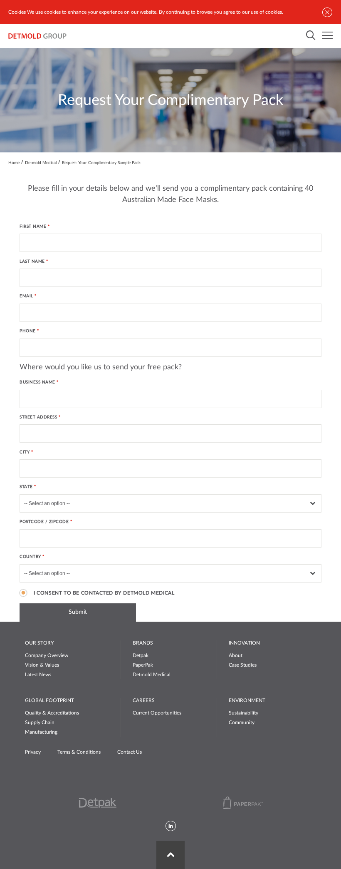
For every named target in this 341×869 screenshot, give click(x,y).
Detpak (140, 655)
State (26, 487)
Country (30, 557)
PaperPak (143, 664)
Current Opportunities (157, 712)
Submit (78, 612)
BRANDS (143, 642)
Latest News (38, 674)
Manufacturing (41, 732)
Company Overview (46, 655)
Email (27, 296)
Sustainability (243, 712)
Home (14, 163)
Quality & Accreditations (52, 712)
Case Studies (243, 664)
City (25, 452)
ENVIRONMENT (247, 700)
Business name (37, 382)
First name (33, 226)
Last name (32, 261)
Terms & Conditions (79, 751)
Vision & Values (42, 664)
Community (242, 722)
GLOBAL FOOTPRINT (49, 700)
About (235, 655)
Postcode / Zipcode (44, 522)
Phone (28, 331)
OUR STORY (39, 642)
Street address (38, 417)
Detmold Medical (41, 163)
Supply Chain (39, 722)
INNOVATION (244, 642)
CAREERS (144, 700)
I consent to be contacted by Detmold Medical (104, 592)
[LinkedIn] (171, 826)
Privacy (33, 751)
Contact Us (129, 751)
